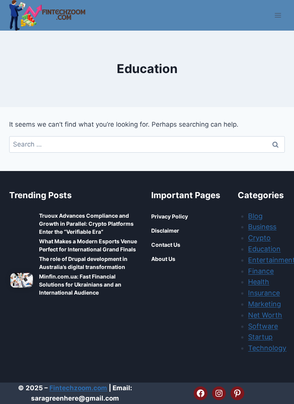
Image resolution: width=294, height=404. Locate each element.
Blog (255, 216)
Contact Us (165, 244)
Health (258, 282)
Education (264, 249)
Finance (261, 271)
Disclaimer (165, 230)
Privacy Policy (169, 216)
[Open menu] (278, 15)
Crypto (259, 238)
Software (263, 326)
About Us (163, 259)
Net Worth (265, 315)
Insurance (264, 293)
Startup (260, 337)
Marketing (264, 304)
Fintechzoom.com (78, 388)
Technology (267, 348)
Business (262, 227)
